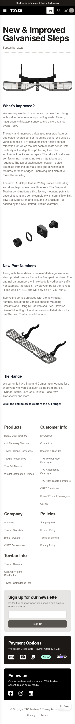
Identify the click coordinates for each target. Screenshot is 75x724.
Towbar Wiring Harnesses (18, 451)
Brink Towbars (12, 537)
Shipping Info (47, 522)
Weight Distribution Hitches (19, 473)
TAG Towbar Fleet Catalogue (50, 460)
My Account (46, 435)
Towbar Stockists (13, 530)
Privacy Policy (47, 545)
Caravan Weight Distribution (13, 573)
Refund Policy (47, 530)
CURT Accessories (14, 545)
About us (9, 522)
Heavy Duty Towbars (15, 435)
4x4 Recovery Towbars (16, 443)
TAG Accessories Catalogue (49, 471)
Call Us (44, 503)
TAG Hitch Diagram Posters (55, 480)
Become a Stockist (50, 451)
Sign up (37, 624)
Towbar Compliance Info (17, 582)
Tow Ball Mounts (13, 466)
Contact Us (46, 443)
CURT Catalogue (49, 488)
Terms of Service (49, 537)
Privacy (31, 715)
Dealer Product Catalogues (55, 496)
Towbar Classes (13, 564)
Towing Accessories (15, 458)
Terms (44, 715)
